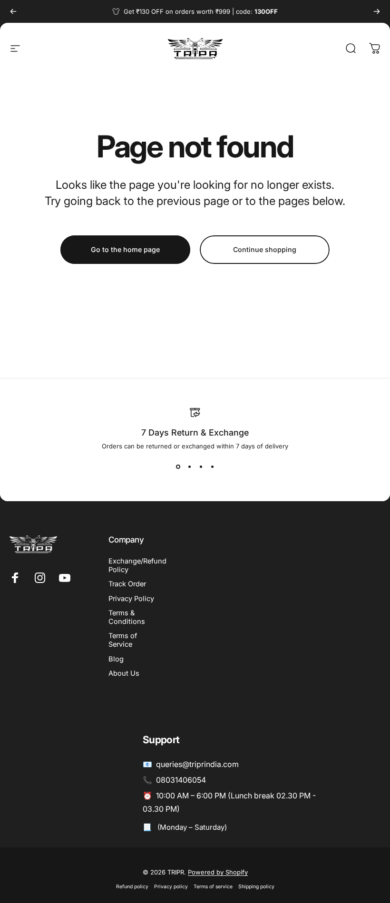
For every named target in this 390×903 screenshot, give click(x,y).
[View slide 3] (200, 467)
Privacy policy (171, 887)
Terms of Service (122, 640)
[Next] (376, 11)
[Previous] (13, 11)
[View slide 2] (189, 467)
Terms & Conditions (126, 617)
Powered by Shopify (218, 872)
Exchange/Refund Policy (137, 565)
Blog (116, 659)
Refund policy (132, 887)
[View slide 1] (178, 467)
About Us (123, 673)
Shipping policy (256, 887)
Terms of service (213, 887)
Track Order (127, 584)
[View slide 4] (212, 467)
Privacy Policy (131, 598)
